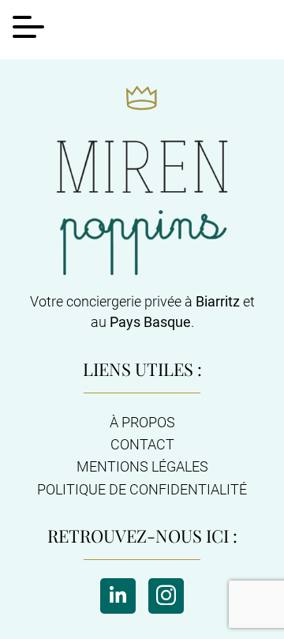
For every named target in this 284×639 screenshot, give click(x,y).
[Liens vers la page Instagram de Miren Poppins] (166, 596)
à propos (142, 422)
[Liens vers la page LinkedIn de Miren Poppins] (118, 596)
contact (142, 445)
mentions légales (142, 467)
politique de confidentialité (142, 490)
